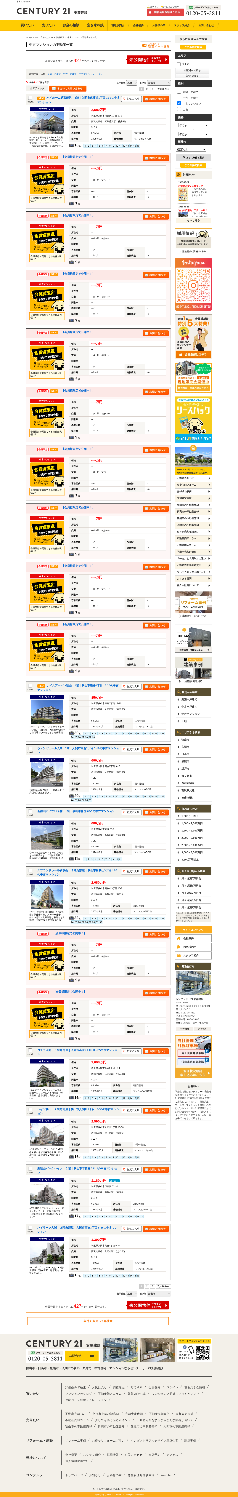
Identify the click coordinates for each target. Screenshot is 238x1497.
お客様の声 (189, 946)
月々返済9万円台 (191, 907)
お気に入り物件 (171, 7)
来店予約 (154, 1454)
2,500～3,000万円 (192, 845)
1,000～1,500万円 (192, 823)
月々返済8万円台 (191, 900)
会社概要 (188, 938)
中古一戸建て (70, 74)
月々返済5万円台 (191, 878)
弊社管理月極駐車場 (141, 1475)
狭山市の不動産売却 (188, 504)
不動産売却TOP (185, 478)
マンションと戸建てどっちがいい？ (176, 1393)
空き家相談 (95, 25)
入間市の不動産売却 (188, 525)
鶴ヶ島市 (186, 775)
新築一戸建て (54, 74)
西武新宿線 (187, 783)
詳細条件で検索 (75, 1387)
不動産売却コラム (186, 538)
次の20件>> (163, 89)
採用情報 (113, 1454)
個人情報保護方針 (77, 1461)
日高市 (185, 754)
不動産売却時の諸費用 (189, 565)
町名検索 (137, 1387)
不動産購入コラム (186, 545)
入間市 (185, 746)
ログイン (154, 7)
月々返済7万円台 (191, 892)
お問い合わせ (134, 1454)
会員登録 (154, 1387)
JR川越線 (187, 797)
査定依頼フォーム (186, 484)
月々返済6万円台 (191, 885)
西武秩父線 (187, 790)
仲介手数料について (188, 585)
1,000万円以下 (190, 816)
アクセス (172, 1454)
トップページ (74, 1475)
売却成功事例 (184, 491)
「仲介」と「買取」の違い (191, 558)
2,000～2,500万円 (192, 837)
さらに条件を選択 (195, 157)
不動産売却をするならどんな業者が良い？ (165, 1420)
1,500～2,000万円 (192, 830)
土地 (99, 74)
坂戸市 (185, 768)
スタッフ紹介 (191, 955)
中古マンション (87, 74)
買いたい (27, 25)
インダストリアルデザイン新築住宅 (154, 1440)
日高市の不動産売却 (188, 511)
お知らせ (95, 1475)
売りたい (48, 25)
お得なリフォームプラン (108, 1440)
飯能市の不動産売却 (188, 518)
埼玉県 (185, 63)
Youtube (166, 1475)
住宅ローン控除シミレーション (86, 1400)
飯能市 (185, 761)
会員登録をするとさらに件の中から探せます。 (76, 60)
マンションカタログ (78, 1393)
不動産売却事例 (159, 1413)
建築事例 (190, 1440)
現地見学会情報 (194, 1387)
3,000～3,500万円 (192, 852)
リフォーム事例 (75, 1440)
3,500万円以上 (190, 859)
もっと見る (193, 220)
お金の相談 (71, 25)
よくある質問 (184, 578)
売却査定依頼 (134, 1413)
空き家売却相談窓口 (188, 531)
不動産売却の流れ (186, 551)
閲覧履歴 (119, 1387)
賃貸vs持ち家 (137, 1393)
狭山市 (185, 739)
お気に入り (99, 1387)
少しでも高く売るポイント (191, 571)
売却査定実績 (184, 498)
